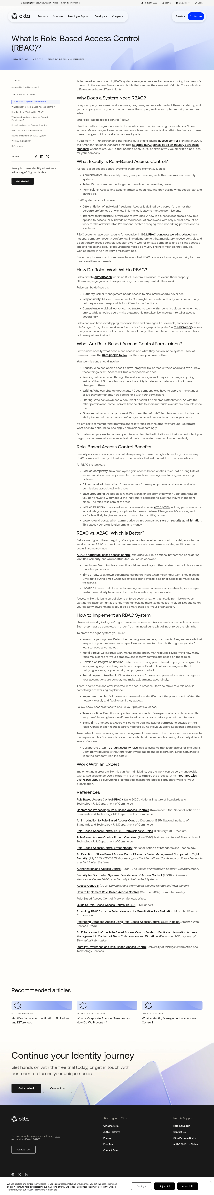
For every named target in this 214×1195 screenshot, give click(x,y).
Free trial (180, 16)
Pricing (107, 1138)
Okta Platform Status (184, 1138)
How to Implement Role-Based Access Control (108, 892)
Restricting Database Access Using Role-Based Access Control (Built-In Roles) (128, 921)
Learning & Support (79, 16)
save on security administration (180, 520)
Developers (101, 16)
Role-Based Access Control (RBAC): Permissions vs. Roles (115, 831)
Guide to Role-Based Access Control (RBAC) (106, 905)
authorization (103, 277)
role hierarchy (183, 327)
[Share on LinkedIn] (41, 156)
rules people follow (114, 355)
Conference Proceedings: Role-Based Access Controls (113, 810)
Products (43, 16)
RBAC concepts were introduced (170, 234)
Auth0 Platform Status (185, 1144)
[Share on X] (47, 156)
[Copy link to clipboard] (36, 156)
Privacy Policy (42, 1190)
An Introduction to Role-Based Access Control (107, 820)
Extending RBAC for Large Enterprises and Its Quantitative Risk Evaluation (125, 911)
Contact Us (179, 1132)
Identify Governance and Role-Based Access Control (111, 946)
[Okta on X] (19, 1175)
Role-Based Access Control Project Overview (106, 837)
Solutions (58, 16)
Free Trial (108, 1144)
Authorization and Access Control (99, 868)
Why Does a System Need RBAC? (30, 101)
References (17, 146)
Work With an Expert (21, 141)
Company (117, 16)
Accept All (187, 1186)
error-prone (162, 507)
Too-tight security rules (122, 747)
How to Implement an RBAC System (29, 136)
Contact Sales (111, 1150)
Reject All (165, 1186)
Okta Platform (111, 1126)
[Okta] (21, 16)
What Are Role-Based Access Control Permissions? (30, 118)
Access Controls (88, 885)
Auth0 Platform (111, 1132)
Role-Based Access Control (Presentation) (104, 847)
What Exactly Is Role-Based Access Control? (33, 107)
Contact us (196, 16)
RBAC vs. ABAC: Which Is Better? (27, 130)
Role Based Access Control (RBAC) (100, 799)
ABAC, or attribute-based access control (103, 554)
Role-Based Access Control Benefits (29, 125)
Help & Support (181, 1126)
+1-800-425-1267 (30, 1139)
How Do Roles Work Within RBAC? (28, 112)
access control (168, 140)
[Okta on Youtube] (13, 1175)
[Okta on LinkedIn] (26, 1175)
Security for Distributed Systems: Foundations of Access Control (119, 875)
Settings (141, 1186)
